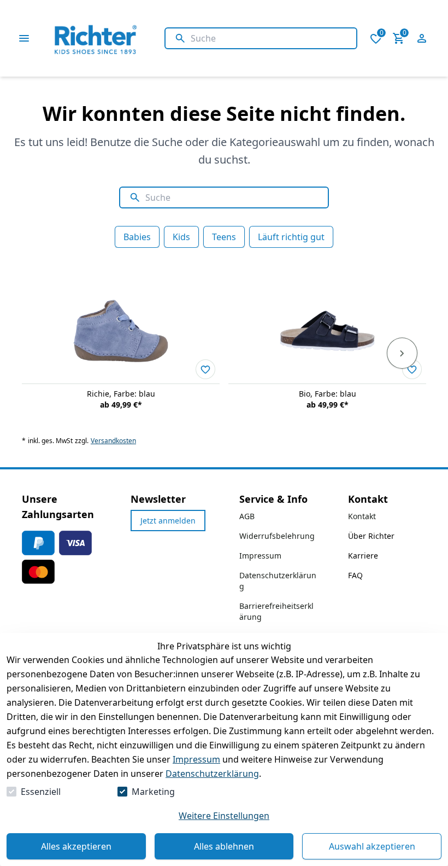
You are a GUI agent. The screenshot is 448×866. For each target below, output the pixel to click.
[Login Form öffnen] (422, 38)
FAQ (355, 575)
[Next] (402, 353)
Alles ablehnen (224, 846)
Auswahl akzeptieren (372, 846)
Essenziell (41, 792)
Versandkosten (113, 441)
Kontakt (362, 516)
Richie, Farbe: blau (121, 393)
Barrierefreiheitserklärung (276, 611)
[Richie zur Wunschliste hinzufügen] (205, 369)
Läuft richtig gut (291, 237)
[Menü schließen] (24, 38)
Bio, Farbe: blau (327, 393)
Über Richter (371, 536)
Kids (181, 237)
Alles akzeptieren (76, 846)
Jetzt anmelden (168, 520)
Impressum (196, 759)
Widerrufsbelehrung (277, 536)
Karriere (363, 555)
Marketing (153, 792)
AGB (247, 516)
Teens (224, 237)
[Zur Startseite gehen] (121, 38)
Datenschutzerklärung (212, 774)
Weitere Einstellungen (224, 816)
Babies (137, 237)
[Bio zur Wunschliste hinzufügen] (412, 369)
